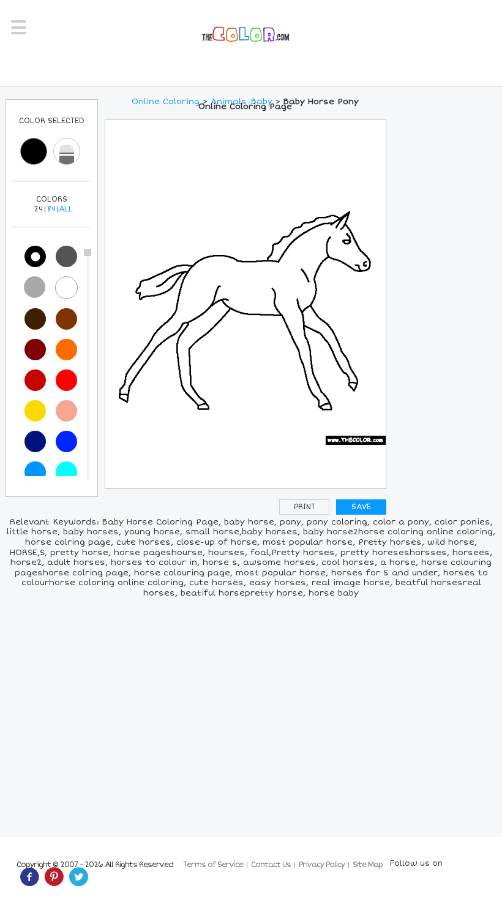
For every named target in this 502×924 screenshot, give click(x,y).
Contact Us (271, 864)
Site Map (368, 864)
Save (361, 507)
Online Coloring (166, 102)
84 (51, 209)
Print (304, 507)
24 (38, 209)
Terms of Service (213, 864)
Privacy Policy (322, 864)
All (66, 209)
